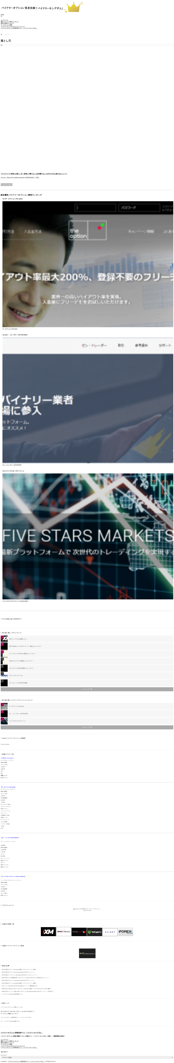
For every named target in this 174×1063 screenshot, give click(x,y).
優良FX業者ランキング (7, 23)
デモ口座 (3, 851)
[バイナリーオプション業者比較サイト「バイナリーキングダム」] (42, 13)
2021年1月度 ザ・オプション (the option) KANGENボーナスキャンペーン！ (20, 975)
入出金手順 (3, 849)
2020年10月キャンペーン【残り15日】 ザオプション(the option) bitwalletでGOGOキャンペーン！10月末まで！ (28, 991)
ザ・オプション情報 (6, 25)
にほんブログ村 (87, 910)
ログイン (3, 854)
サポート (3, 862)
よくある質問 (4, 821)
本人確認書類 (4, 798)
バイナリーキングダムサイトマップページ (13, 26)
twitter (2, 14)
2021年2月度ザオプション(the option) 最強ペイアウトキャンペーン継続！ (19, 969)
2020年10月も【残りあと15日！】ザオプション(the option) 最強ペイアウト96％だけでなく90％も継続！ (26, 988)
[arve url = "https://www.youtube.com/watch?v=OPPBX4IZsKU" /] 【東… (20, 177)
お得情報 (3, 845)
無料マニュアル (4, 864)
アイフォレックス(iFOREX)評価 (18, 683)
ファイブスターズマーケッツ (17, 721)
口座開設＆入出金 (5, 815)
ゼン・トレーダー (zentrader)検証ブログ (10, 1021)
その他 (2, 826)
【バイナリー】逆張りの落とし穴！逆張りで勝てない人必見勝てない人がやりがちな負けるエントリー (34, 174)
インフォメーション (6, 811)
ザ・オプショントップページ (8, 789)
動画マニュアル (5, 867)
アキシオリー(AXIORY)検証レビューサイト (21, 668)
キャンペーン (4, 813)
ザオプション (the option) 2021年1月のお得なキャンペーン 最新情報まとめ (19, 986)
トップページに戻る (6, 184)
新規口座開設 (4, 762)
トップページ (4, 20)
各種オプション (4, 817)
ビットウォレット (5, 819)
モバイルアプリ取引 (6, 804)
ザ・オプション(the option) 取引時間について (12, 994)
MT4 (2, 771)
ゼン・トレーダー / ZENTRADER (11, 465)
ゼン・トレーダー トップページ (8, 841)
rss (1, 16)
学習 (2, 828)
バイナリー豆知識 (5, 824)
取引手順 (3, 856)
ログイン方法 (4, 764)
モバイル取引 (4, 893)
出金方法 (3, 769)
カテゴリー (4, 1055)
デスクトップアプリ (6, 806)
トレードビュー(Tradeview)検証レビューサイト (22, 653)
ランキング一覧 (87, 689)
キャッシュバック (5, 858)
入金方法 (3, 766)
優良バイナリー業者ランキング (9, 21)
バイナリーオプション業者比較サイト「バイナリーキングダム (16, 1017)
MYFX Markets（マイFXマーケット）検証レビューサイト (25, 646)
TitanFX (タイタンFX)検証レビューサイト (21, 661)
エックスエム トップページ (7, 760)
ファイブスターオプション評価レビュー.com (11, 1007)
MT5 (2, 773)
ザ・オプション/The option (9, 328)
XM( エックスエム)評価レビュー (18, 639)
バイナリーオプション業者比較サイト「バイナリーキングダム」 (19, 28)
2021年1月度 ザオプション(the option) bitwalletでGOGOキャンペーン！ (18, 980)
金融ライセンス (4, 860)
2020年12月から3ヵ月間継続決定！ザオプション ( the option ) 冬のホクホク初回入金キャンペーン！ (25, 977)
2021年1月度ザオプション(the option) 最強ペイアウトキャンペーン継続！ (19, 983)
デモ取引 (3, 802)
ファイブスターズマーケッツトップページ (11, 880)
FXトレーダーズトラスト (16, 675)
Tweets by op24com (5, 744)
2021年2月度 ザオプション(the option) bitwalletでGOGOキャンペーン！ (18, 972)
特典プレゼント (4, 777)
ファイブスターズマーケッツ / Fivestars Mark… (15, 601)
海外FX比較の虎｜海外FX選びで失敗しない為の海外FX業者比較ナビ (17, 1011)
